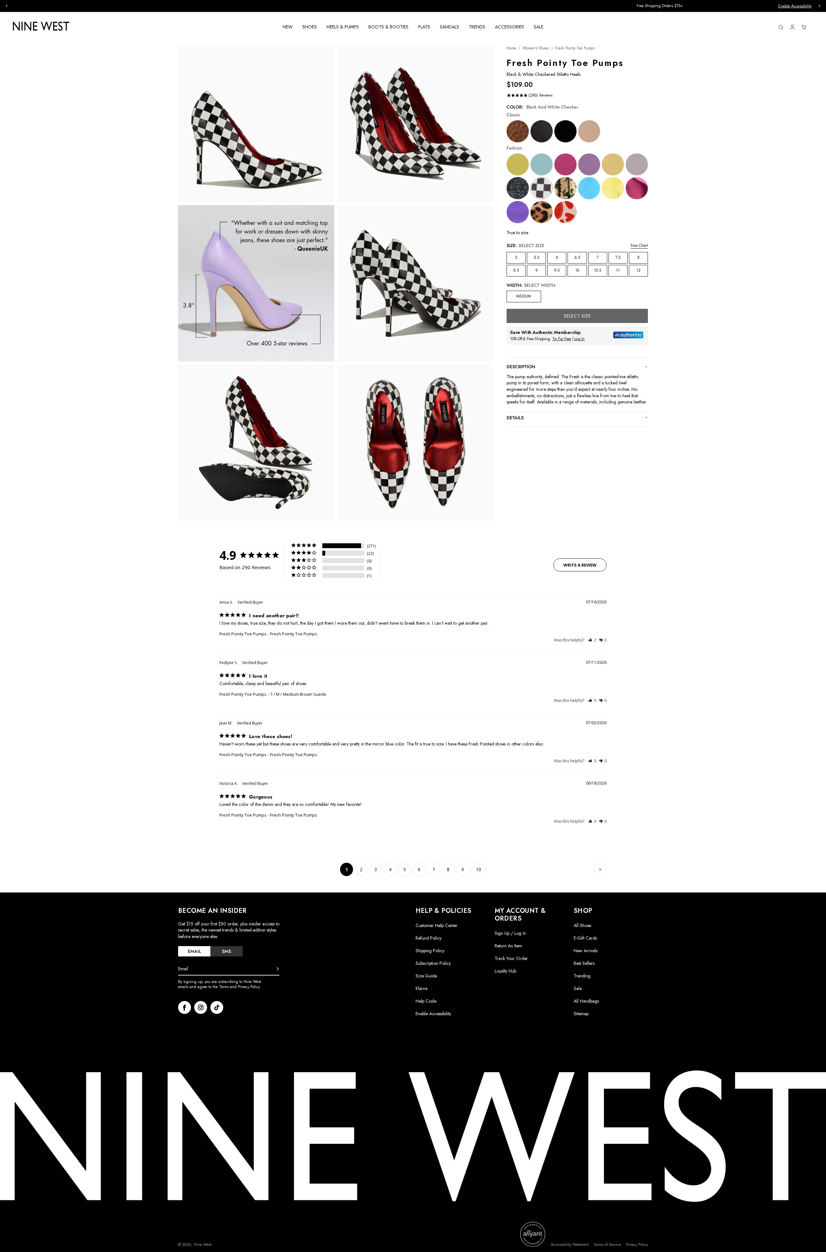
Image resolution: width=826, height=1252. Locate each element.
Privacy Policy (637, 1244)
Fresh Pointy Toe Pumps (243, 634)
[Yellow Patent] (613, 164)
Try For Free (561, 339)
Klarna (422, 988)
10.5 (597, 270)
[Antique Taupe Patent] (589, 131)
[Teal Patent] (541, 164)
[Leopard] (541, 212)
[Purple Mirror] (518, 212)
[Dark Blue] (518, 188)
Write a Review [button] (580, 565)
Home (511, 48)
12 (638, 270)
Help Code (426, 1001)
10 (577, 270)
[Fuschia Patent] (565, 164)
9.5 (556, 270)
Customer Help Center (437, 925)
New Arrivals (586, 950)
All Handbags (586, 1001)
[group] (413, 6)
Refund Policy (428, 938)
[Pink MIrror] (637, 188)
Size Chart (639, 245)
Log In (579, 339)
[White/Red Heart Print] (565, 212)
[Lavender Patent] (637, 164)
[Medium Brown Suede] (518, 131)
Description (521, 366)
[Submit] (277, 969)
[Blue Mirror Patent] (589, 188)
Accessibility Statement (570, 1244)
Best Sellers (584, 963)
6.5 (577, 257)
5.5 (536, 257)
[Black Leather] (541, 131)
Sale (578, 988)
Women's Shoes (536, 48)
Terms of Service (607, 1244)
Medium (523, 296)
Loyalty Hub (505, 971)
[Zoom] (256, 124)
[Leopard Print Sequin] (565, 188)
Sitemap (581, 1013)
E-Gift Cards (585, 938)
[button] (592, 640)
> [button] (600, 869)
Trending (582, 976)
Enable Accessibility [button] (794, 6)
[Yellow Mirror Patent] (613, 188)
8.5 (516, 270)
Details (515, 417)
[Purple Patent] (589, 164)
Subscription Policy (433, 963)
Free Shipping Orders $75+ (413, 6)
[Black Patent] (565, 131)
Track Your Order (511, 958)
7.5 (618, 257)
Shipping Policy (430, 950)
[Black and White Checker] (541, 188)
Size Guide (426, 976)
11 (618, 270)
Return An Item (508, 946)
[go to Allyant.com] (533, 1234)
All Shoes (582, 925)
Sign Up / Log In (510, 933)
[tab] (194, 951)
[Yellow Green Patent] (518, 164)
